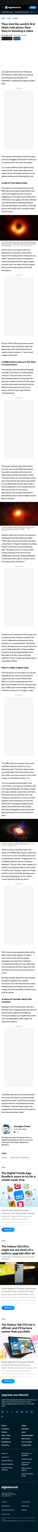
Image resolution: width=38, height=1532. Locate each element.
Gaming (4, 1432)
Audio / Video (6, 1435)
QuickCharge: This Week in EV (19, 1157)
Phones (4, 1426)
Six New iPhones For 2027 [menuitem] (22, 12)
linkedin (14, 1132)
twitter (18, 1132)
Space (24, 1432)
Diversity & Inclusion (8, 1510)
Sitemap (24, 1510)
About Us (4, 1453)
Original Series (26, 1445)
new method (17, 346)
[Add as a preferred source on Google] (7, 38)
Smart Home (6, 1439)
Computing (5, 1429)
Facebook (2, 1412)
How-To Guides (27, 1442)
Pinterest (27, 1412)
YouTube (17, 1412)
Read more (8, 1229)
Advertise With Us (7, 1460)
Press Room (25, 1506)
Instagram (7, 1412)
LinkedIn (32, 1412)
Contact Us (5, 1457)
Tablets (24, 1426)
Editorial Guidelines (7, 1464)
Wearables (25, 1429)
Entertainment (6, 1442)
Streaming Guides (27, 1435)
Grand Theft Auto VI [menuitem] (7, 12)
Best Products (26, 1439)
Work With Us (6, 1506)
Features (4, 1157)
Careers (4, 1502)
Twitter (12, 1412)
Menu (2, 7)
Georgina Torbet (8, 35)
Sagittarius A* (7, 197)
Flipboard (2, 1417)
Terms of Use (6, 1514)
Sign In (33, 7)
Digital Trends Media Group (10, 1520)
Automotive (5, 1445)
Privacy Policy (26, 1502)
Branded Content (27, 1459)
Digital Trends (11, 10)
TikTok (22, 1412)
